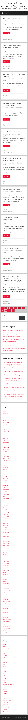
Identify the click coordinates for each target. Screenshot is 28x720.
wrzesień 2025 (6, 436)
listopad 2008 (6, 617)
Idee (4, 660)
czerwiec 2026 (6, 415)
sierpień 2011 (6, 545)
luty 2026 (5, 424)
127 (9, 310)
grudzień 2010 (6, 563)
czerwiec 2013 (6, 505)
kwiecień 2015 (6, 483)
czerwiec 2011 (6, 550)
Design (4, 653)
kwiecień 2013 (6, 509)
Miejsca (4, 671)
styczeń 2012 (6, 536)
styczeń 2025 (6, 453)
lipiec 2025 (5, 440)
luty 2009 (5, 610)
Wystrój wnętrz (6, 707)
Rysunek (5, 693)
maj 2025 (5, 445)
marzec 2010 (6, 583)
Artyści (5, 240)
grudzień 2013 (6, 494)
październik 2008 (7, 619)
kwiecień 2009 (6, 606)
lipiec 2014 (5, 487)
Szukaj (4, 315)
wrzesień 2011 (6, 543)
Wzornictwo (5, 711)
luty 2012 (5, 534)
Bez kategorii (6, 648)
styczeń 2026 (6, 427)
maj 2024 (5, 471)
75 (23, 308)
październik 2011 (6, 541)
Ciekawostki (5, 651)
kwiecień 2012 (6, 530)
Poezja (5, 150)
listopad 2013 (6, 496)
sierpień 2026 (6, 411)
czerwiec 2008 (6, 628)
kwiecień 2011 (6, 554)
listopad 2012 (6, 518)
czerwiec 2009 (6, 601)
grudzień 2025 (6, 429)
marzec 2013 (6, 512)
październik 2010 (7, 568)
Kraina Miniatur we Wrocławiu (12, 189)
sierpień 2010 (6, 572)
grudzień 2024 (6, 456)
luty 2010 (5, 585)
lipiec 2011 (5, 547)
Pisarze (4, 680)
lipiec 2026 (5, 413)
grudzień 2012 (6, 516)
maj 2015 (5, 480)
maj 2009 (5, 603)
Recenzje (5, 686)
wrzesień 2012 (6, 521)
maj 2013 (5, 507)
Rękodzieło (5, 691)
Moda (4, 673)
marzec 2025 (6, 449)
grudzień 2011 (6, 538)
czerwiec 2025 (6, 442)
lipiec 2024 (5, 467)
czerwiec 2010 (6, 577)
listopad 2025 (6, 431)
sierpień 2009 (6, 597)
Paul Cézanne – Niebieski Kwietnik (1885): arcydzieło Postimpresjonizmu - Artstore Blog (13, 380)
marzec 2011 (6, 556)
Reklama (5, 689)
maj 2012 (5, 527)
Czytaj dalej (6, 33)
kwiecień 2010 (6, 581)
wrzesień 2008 (6, 621)
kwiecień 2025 (6, 447)
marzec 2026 (6, 422)
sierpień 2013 (6, 500)
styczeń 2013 (6, 514)
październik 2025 (7, 433)
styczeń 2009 (6, 612)
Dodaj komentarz (8, 39)
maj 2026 (5, 418)
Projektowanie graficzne (8, 684)
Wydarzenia (7, 38)
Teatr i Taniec (7, 66)
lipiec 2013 (5, 503)
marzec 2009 (6, 608)
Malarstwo (6, 301)
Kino (5, 181)
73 (15, 308)
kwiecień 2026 (6, 420)
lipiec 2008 (5, 626)
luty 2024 (5, 476)
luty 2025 (5, 451)
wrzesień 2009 (6, 594)
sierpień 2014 (6, 485)
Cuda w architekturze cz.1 (13, 391)
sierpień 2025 (6, 438)
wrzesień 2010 (6, 570)
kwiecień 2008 (6, 632)
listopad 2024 (6, 458)
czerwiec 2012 (6, 525)
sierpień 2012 (6, 523)
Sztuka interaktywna (7, 700)
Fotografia (6, 124)
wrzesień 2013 (6, 498)
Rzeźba (4, 695)
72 (11, 308)
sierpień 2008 (6, 624)
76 (2, 310)
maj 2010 (5, 579)
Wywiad (5, 709)
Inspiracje (5, 662)
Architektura (5, 644)
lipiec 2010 (5, 574)
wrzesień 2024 (6, 462)
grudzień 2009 (6, 590)
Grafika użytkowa (7, 657)
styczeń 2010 (6, 588)
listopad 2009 (6, 592)
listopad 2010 (6, 565)
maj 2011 (5, 552)
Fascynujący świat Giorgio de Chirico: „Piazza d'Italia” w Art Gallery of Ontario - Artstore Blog (14, 389)
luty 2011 (5, 559)
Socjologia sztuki (7, 698)
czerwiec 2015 (6, 478)
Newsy (4, 678)
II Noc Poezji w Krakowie (11, 132)
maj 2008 (5, 630)
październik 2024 (7, 460)
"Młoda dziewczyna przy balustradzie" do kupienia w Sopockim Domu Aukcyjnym (12, 279)
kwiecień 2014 (6, 492)
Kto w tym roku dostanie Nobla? (13, 248)
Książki (5, 269)
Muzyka (4, 675)
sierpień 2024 (6, 465)
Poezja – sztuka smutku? (10, 398)
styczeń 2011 (6, 561)
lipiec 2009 (5, 599)
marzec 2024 (6, 474)
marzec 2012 (6, 532)
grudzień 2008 (6, 615)
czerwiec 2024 (6, 469)
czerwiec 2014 (6, 489)
